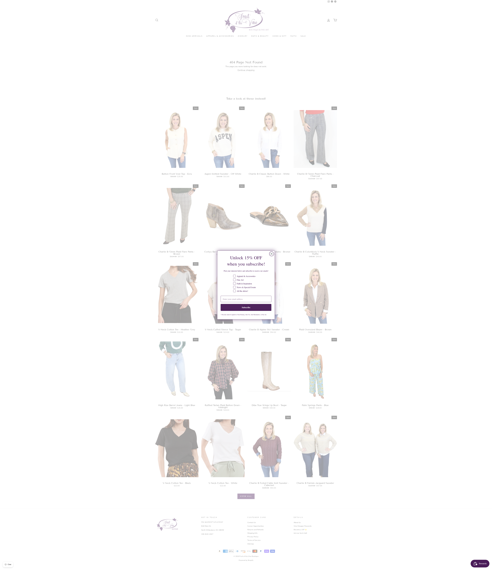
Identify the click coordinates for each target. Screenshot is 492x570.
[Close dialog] (271, 254)
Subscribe (246, 307)
